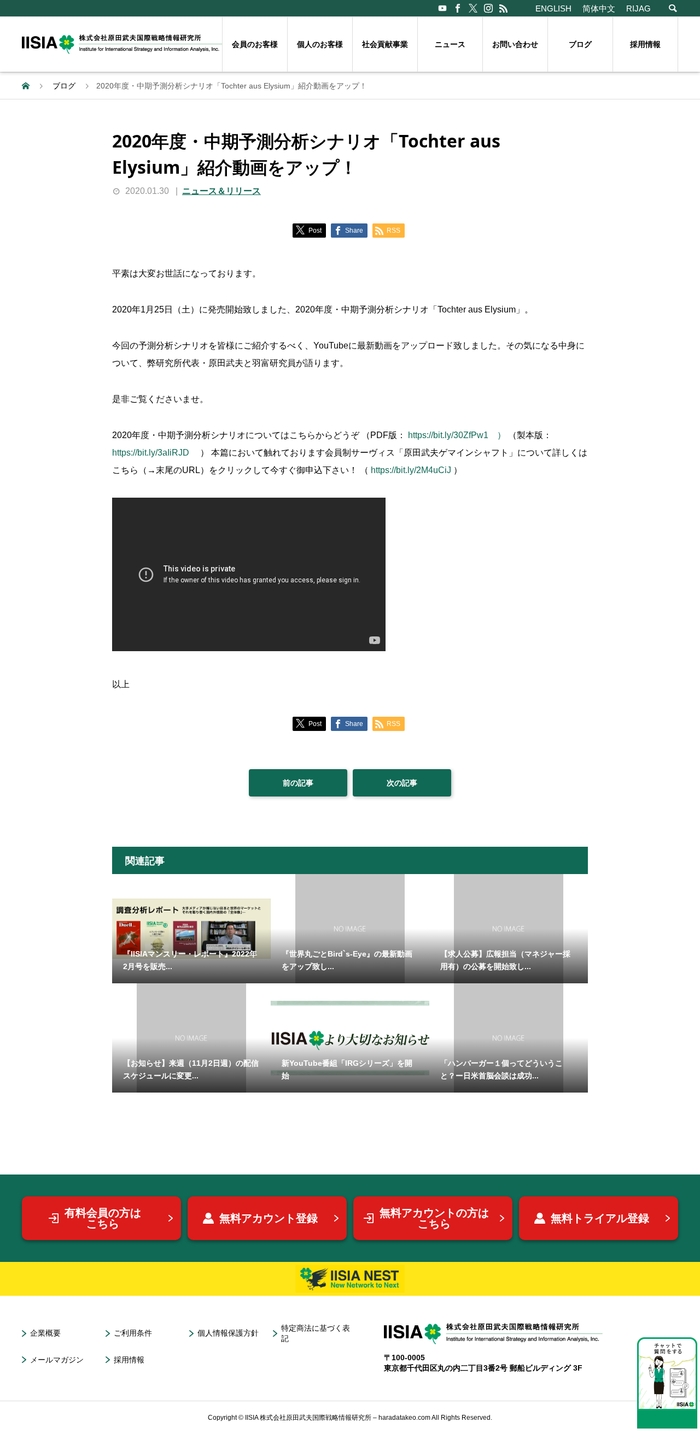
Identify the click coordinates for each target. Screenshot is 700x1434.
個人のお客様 (320, 44)
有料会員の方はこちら (103, 1218)
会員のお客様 (255, 44)
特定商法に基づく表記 (315, 1333)
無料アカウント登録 (268, 1218)
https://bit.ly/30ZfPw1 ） (457, 435)
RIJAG (638, 8)
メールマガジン (57, 1359)
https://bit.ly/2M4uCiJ (411, 470)
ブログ (580, 44)
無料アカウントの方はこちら (434, 1218)
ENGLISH (553, 8)
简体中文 (598, 8)
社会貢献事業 (385, 44)
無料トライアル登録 (600, 1218)
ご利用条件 (133, 1333)
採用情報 (645, 44)
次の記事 (402, 782)
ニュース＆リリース (221, 191)
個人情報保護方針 (228, 1333)
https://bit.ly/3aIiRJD (155, 452)
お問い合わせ (515, 44)
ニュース (450, 44)
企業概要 (45, 1333)
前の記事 (298, 782)
